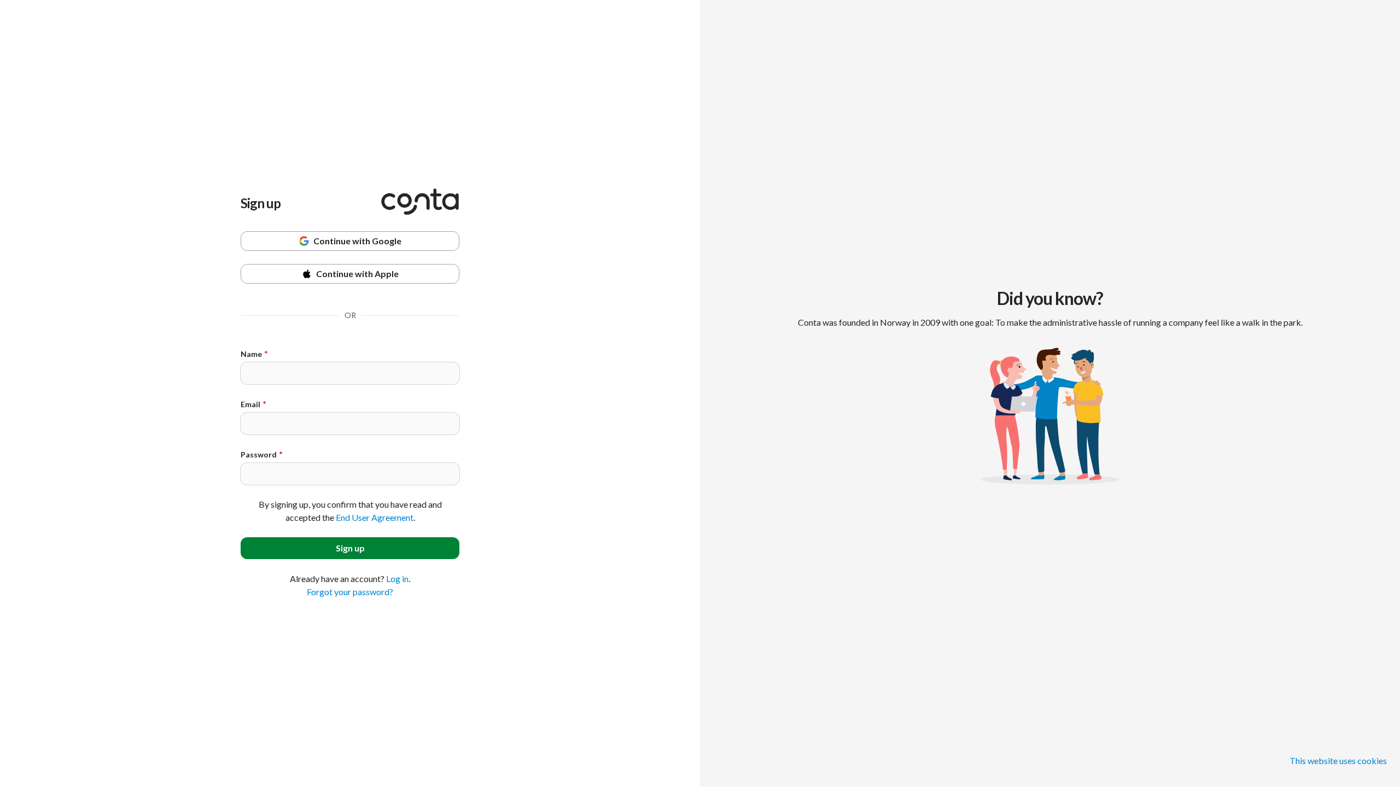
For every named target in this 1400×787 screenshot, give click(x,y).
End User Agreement (374, 517)
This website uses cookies (1338, 760)
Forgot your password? (350, 591)
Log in (397, 578)
